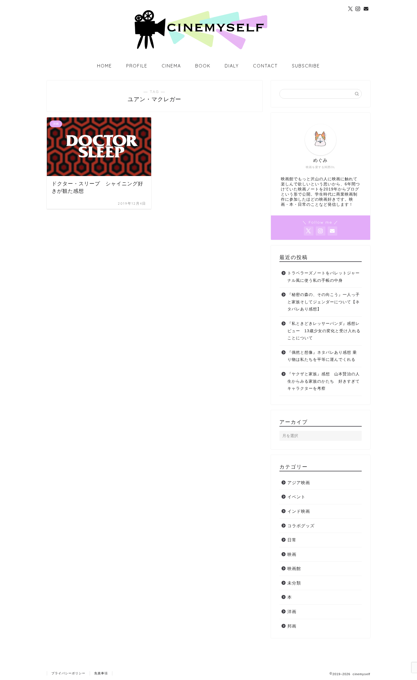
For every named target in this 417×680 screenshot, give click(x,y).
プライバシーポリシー (68, 673)
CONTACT (265, 66)
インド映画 (298, 511)
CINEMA (171, 66)
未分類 (294, 583)
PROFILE (137, 66)
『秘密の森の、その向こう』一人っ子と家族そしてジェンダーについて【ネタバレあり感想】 (323, 302)
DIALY (232, 66)
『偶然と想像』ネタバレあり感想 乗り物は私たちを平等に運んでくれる (322, 356)
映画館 (294, 568)
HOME (104, 66)
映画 (291, 554)
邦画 (291, 626)
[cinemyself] (208, 48)
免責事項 (101, 673)
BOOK (202, 66)
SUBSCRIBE (306, 66)
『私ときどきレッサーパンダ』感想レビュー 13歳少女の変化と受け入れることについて (324, 330)
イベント (296, 496)
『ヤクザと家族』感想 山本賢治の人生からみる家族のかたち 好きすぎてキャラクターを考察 (323, 381)
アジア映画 (298, 482)
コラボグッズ (301, 525)
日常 (291, 539)
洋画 (291, 611)
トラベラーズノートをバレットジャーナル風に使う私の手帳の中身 (323, 277)
